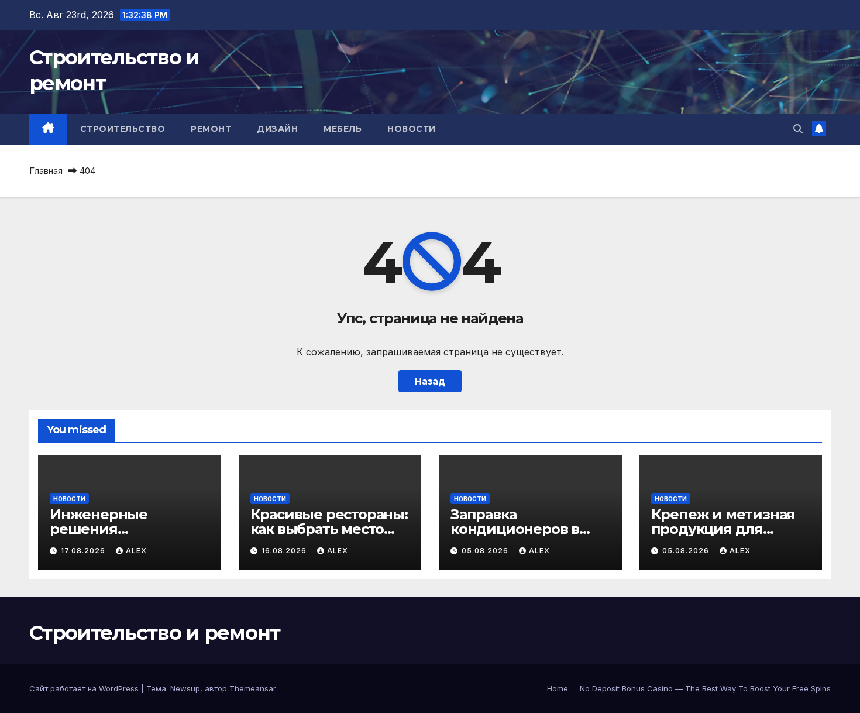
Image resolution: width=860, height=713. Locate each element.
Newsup (185, 688)
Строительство (123, 129)
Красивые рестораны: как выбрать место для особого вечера (329, 529)
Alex (136, 550)
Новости (411, 129)
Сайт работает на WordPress (85, 688)
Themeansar (252, 688)
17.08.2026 (84, 550)
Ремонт (211, 129)
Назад (430, 381)
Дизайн (277, 129)
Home (557, 688)
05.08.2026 (486, 550)
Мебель (343, 129)
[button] (798, 129)
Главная (46, 170)
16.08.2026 (285, 550)
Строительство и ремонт (154, 633)
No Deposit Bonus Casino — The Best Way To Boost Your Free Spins (705, 688)
